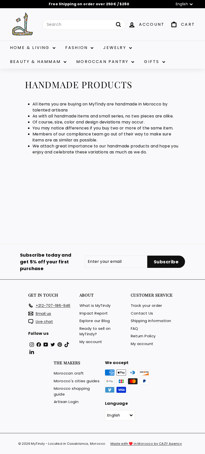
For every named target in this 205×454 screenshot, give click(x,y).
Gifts (152, 61)
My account (91, 341)
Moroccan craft (69, 373)
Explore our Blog (95, 320)
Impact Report (94, 313)
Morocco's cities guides (77, 381)
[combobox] (84, 24)
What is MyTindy (95, 305)
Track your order (146, 305)
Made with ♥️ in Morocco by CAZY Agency (146, 443)
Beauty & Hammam (36, 61)
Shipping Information (151, 320)
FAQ (134, 328)
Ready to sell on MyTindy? (95, 331)
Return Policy (143, 336)
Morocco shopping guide (72, 391)
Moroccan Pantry (103, 61)
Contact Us (142, 313)
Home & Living (31, 47)
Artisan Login (66, 401)
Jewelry (115, 47)
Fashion (77, 47)
